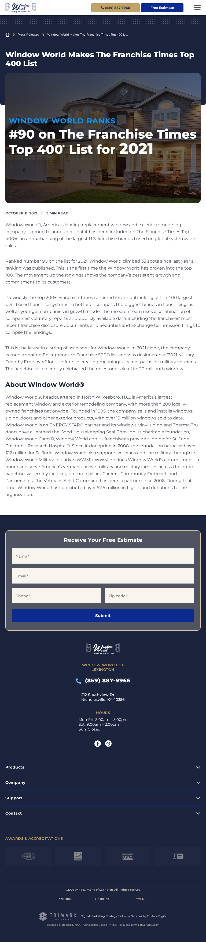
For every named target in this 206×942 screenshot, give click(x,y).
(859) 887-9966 (106, 680)
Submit (103, 615)
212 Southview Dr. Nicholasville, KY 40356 (103, 697)
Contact (13, 813)
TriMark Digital (157, 916)
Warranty (65, 899)
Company (15, 782)
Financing (102, 899)
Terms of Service (141, 924)
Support (14, 798)
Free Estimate (162, 8)
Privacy (139, 899)
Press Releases (28, 34)
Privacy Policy (116, 924)
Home (7, 35)
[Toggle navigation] (197, 7)
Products (14, 767)
